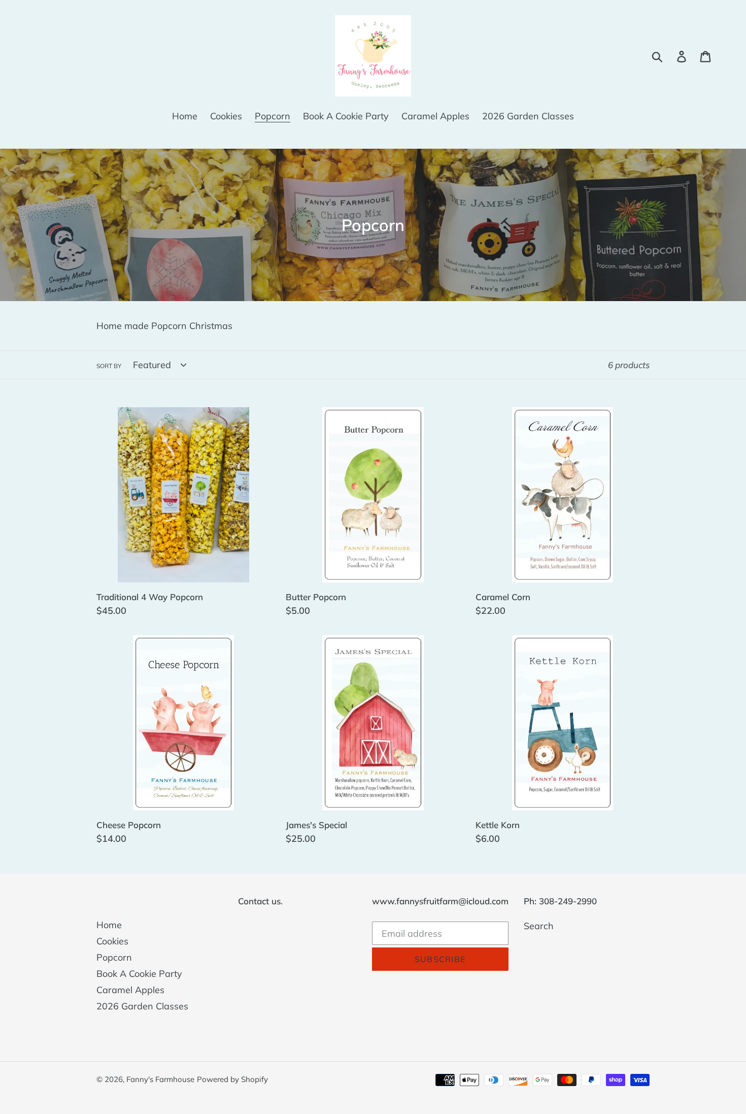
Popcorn (114, 957)
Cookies (112, 941)
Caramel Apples (130, 990)
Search (539, 926)
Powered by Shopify (232, 1079)
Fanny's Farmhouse (160, 1079)
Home (109, 925)
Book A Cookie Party (139, 973)
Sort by (108, 366)
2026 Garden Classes (142, 1006)
